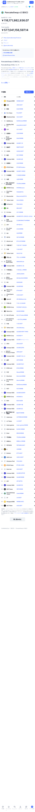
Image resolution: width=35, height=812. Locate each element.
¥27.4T (12, 6)
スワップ (29, 67)
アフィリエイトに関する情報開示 (21, 513)
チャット (6, 43)
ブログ (5, 40)
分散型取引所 (11, 69)
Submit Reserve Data (9, 55)
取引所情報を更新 (8, 52)
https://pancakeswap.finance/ (12, 38)
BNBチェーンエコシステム (26, 69)
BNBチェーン (15, 67)
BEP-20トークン (23, 67)
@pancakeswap (8, 45)
